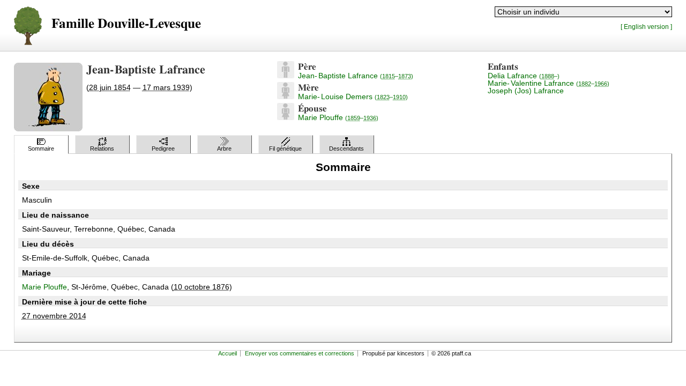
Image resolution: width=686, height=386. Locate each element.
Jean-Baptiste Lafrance (355, 75)
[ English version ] (646, 26)
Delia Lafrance (524, 75)
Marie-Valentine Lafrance (548, 83)
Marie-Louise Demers (353, 96)
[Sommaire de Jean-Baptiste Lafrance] (285, 75)
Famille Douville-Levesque (126, 24)
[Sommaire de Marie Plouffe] (285, 117)
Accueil (227, 353)
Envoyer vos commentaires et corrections (299, 353)
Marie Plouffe (338, 117)
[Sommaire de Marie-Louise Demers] (285, 96)
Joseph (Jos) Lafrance (526, 90)
